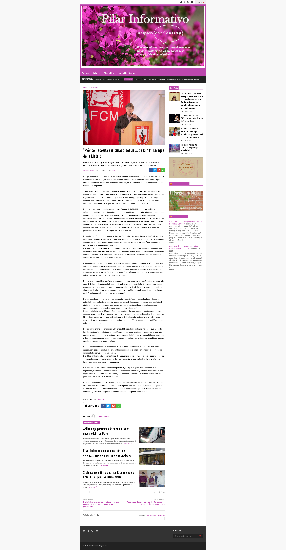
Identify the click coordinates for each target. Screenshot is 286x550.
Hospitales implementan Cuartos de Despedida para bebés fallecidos (190, 147)
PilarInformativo (89, 170)
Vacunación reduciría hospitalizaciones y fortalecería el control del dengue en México (144, 79)
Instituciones (104, 79)
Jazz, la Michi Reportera (127, 73)
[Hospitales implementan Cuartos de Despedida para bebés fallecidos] (174, 148)
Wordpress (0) (151, 515)
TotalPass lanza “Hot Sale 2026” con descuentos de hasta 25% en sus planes (192, 118)
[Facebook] (184, 2)
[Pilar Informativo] (143, 37)
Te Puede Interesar (91, 422)
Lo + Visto (174, 88)
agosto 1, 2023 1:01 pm (103, 170)
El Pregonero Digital (179, 216)
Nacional (101, 399)
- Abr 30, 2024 (187, 140)
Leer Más (127, 444)
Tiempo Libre (109, 73)
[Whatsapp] (163, 170)
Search (200, 2)
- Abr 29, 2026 (187, 124)
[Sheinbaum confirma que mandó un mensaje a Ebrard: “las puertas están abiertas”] (152, 478)
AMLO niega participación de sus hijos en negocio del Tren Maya (106, 431)
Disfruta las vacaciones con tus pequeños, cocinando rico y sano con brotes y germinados (101, 504)
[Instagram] (188, 2)
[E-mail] (159, 170)
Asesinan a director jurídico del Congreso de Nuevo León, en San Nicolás (146, 503)
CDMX (184, 79)
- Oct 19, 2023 (188, 153)
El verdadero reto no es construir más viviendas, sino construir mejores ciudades (107, 452)
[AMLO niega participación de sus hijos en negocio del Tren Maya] (152, 435)
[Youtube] (192, 2)
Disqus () (161, 515)
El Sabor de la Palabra (180, 183)
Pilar (182, 111)
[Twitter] (181, 2)
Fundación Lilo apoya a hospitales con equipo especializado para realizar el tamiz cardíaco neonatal (192, 133)
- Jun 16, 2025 (188, 111)
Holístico (96, 73)
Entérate (85, 73)
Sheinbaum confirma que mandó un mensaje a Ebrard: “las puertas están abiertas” (108, 474)
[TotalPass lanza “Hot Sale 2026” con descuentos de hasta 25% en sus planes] (174, 118)
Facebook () (142, 515)
